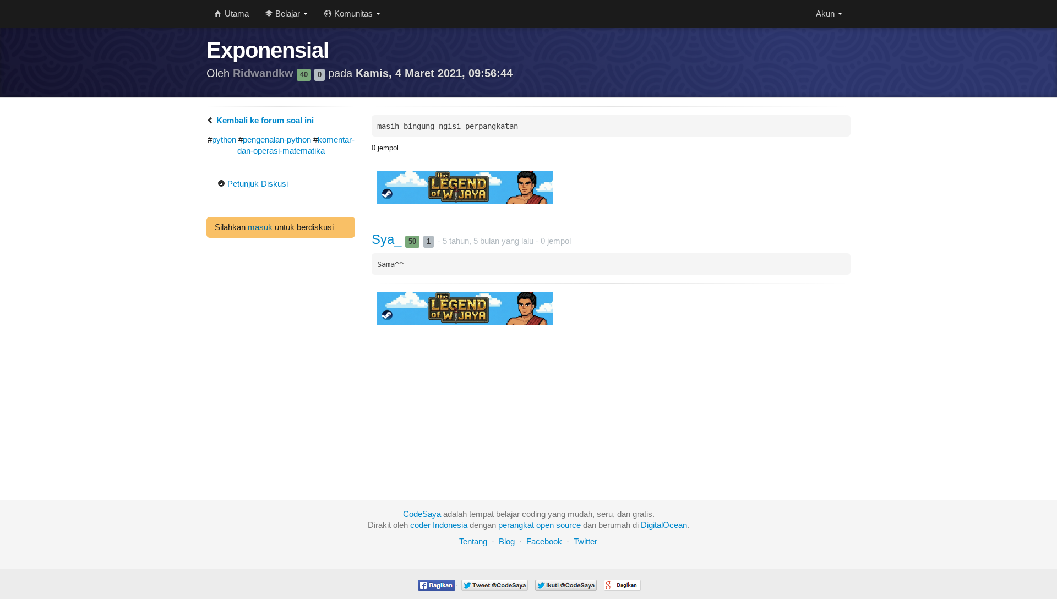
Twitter (585, 541)
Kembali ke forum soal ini (264, 120)
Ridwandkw (265, 73)
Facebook (544, 541)
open (545, 525)
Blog (507, 541)
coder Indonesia (438, 525)
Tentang (473, 541)
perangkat (516, 525)
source (568, 525)
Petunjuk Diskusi (256, 183)
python (224, 139)
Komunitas (353, 13)
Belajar (287, 13)
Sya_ (388, 239)
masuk (260, 227)
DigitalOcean (664, 525)
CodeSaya (422, 514)
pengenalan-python (277, 139)
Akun (826, 13)
